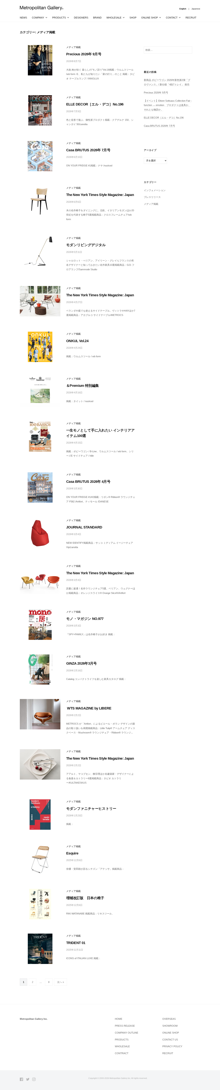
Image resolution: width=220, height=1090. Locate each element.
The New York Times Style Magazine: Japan (100, 195)
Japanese (195, 9)
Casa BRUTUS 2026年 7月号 (88, 150)
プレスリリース (152, 197)
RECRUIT (191, 17)
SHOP (132, 17)
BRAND (97, 17)
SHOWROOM (170, 1025)
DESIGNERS (81, 17)
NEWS (23, 17)
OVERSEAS (169, 1018)
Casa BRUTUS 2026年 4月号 (88, 482)
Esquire (72, 853)
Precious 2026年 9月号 (83, 54)
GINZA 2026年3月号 (81, 663)
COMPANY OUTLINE (126, 1032)
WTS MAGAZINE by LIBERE (88, 708)
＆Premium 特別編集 (82, 386)
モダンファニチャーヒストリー (91, 809)
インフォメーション (155, 190)
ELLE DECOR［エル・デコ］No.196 (95, 104)
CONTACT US (170, 1039)
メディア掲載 (73, 47)
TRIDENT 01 (75, 943)
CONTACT (171, 17)
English (182, 9)
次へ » (60, 982)
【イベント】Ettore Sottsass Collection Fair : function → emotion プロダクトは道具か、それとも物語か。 (167, 105)
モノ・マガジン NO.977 (85, 619)
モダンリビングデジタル (86, 245)
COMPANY (38, 17)
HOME (118, 1018)
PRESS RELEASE (125, 1025)
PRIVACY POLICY (172, 1046)
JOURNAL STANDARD (84, 527)
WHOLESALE (122, 1046)
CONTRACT (121, 1053)
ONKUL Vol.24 (77, 341)
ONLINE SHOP (170, 1032)
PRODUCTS (59, 17)
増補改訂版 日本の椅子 (85, 898)
